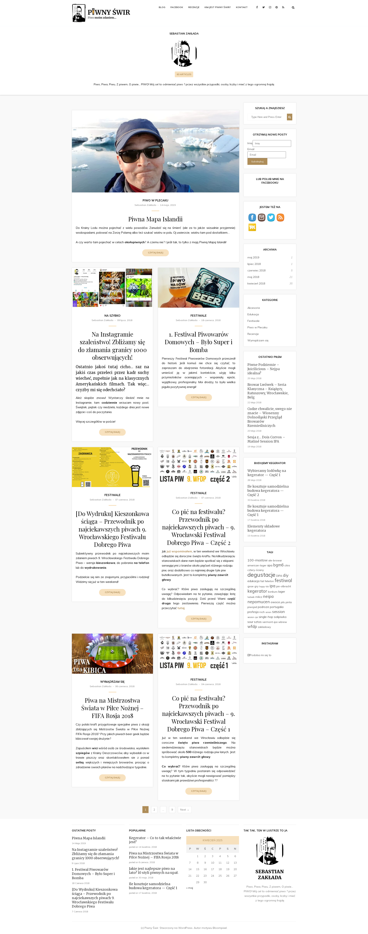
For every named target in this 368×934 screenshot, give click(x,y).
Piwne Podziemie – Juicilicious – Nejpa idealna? (263, 369)
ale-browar (275, 560)
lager (281, 591)
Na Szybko (112, 315)
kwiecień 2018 (256, 283)
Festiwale (199, 315)
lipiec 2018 (254, 264)
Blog (162, 7)
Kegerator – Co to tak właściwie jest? (155, 840)
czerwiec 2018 (256, 270)
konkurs (273, 591)
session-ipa (252, 617)
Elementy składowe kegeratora (263, 528)
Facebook (176, 7)
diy (285, 575)
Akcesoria (253, 308)
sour (250, 622)
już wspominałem (179, 551)
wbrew (282, 621)
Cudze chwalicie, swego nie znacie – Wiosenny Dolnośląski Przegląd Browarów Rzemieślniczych (269, 417)
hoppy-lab (264, 586)
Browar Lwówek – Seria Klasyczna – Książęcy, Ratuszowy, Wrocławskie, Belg (267, 391)
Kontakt (242, 7)
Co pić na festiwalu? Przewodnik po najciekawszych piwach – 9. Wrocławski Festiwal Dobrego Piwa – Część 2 (198, 527)
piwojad (252, 607)
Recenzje (193, 7)
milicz (258, 596)
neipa (268, 596)
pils (283, 602)
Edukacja (253, 314)
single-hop (266, 617)
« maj (189, 888)
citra (287, 565)
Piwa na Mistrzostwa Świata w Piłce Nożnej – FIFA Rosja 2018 (112, 708)
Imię (250, 143)
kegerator (257, 591)
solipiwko (280, 617)
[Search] (289, 117)
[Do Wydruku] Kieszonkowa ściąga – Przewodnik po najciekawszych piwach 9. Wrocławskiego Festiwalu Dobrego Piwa (112, 528)
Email (250, 149)
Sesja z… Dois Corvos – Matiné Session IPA (266, 439)
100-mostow (257, 560)
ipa (272, 585)
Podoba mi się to (260, 655)
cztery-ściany (255, 570)
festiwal (283, 580)
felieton (269, 581)
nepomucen (258, 601)
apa (269, 565)
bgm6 (278, 565)
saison (268, 612)
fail (262, 581)
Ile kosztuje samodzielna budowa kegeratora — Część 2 (268, 490)
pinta (289, 602)
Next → (184, 809)
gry (256, 586)
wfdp (252, 626)
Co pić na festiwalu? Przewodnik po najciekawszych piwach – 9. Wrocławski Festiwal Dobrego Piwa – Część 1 (198, 713)
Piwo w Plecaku (155, 200)
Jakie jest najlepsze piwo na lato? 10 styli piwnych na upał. (153, 871)
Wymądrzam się (112, 681)
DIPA (279, 575)
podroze (263, 607)
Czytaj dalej (155, 252)
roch (262, 612)
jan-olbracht (283, 586)
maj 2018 (253, 277)
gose (250, 586)
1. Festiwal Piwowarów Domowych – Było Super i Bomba (198, 342)
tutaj (181, 608)
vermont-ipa (270, 621)
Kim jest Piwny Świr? (218, 7)
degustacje (261, 574)
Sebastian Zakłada (145, 205)
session (278, 611)
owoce (275, 602)
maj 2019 (253, 257)
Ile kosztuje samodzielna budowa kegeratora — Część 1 (268, 510)
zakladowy (264, 626)
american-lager (256, 565)
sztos (258, 622)
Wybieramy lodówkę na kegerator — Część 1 (266, 473)
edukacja (253, 581)
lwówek (251, 597)
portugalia (276, 607)
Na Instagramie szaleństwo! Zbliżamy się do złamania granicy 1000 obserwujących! (112, 345)
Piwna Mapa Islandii (155, 219)
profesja (253, 612)
